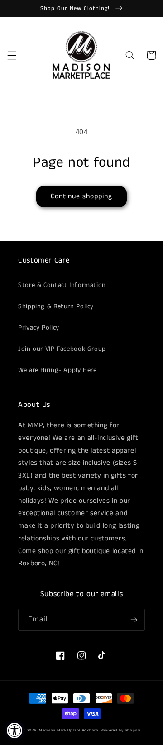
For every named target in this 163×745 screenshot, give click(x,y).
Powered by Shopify (120, 730)
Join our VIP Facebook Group (62, 348)
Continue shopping (82, 196)
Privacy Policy (38, 327)
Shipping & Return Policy (56, 306)
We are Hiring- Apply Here (57, 370)
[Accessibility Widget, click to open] (15, 730)
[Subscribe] (134, 620)
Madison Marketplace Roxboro (69, 730)
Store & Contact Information (62, 285)
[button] (11, 55)
